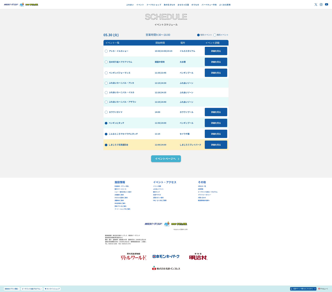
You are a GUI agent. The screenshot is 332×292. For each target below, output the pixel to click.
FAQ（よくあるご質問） (160, 200)
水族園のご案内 (119, 195)
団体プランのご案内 (120, 206)
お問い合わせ (202, 197)
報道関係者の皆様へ (204, 200)
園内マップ (156, 192)
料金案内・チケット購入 (122, 186)
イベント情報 (157, 186)
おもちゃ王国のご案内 (121, 197)
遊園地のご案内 (119, 200)
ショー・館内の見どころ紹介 (123, 192)
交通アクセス (157, 195)
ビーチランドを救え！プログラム (207, 192)
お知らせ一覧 (202, 186)
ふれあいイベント (158, 189)
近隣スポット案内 (158, 197)
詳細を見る (216, 51)
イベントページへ (165, 159)
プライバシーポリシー (204, 195)
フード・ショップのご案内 (122, 209)
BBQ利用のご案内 (120, 203)
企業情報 (200, 189)
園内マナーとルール (120, 189)
